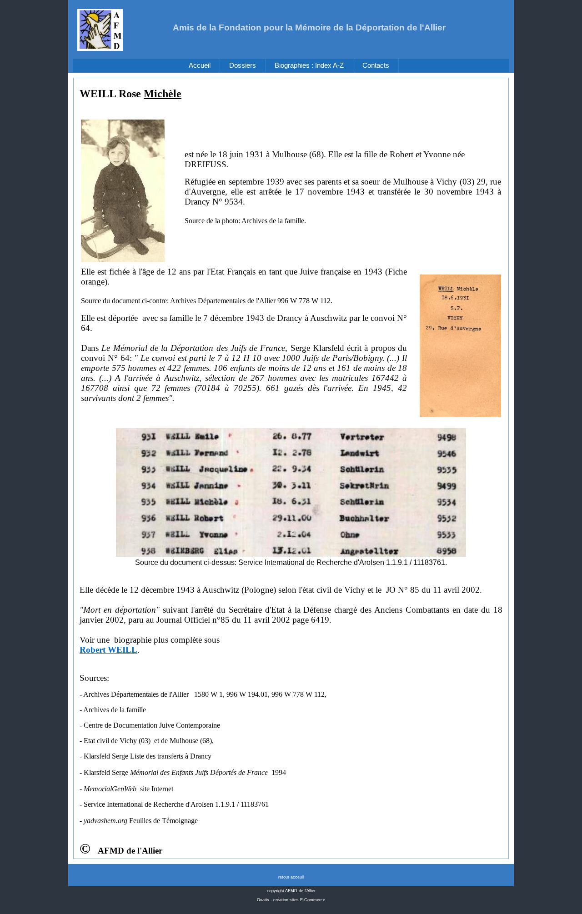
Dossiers (242, 65)
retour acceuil (291, 877)
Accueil (200, 65)
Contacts (375, 65)
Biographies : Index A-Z (309, 65)
